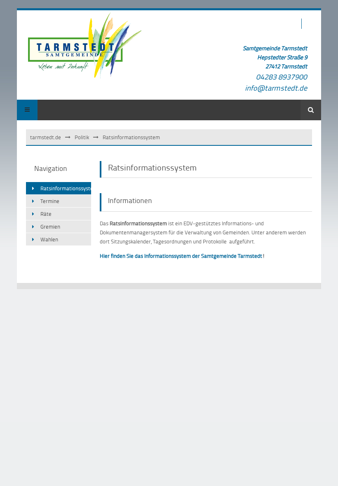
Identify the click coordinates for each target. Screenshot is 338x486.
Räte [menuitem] (46, 213)
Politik (82, 137)
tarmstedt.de (45, 137)
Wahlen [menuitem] (49, 239)
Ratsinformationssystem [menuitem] (65, 188)
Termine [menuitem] (49, 201)
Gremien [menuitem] (50, 226)
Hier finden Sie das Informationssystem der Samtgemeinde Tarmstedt (181, 255)
